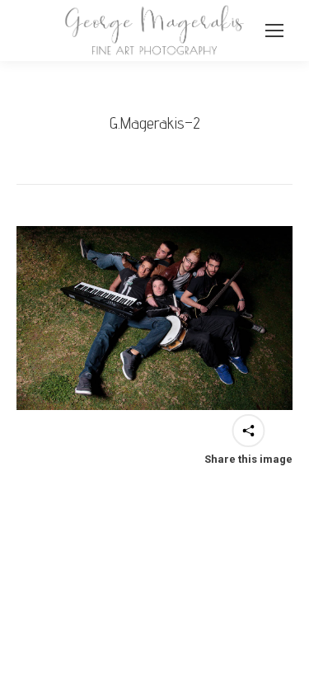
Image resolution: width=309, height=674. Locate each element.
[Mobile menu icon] (274, 30)
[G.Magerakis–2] (154, 318)
